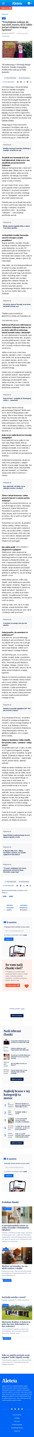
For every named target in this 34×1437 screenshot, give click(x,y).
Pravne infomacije (17, 1424)
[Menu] (6, 3)
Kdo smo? (17, 1421)
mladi (4, 896)
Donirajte (17, 1418)
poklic (11, 896)
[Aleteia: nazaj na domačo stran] (17, 3)
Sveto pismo (7, 1209)
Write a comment (17, 1015)
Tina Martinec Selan (22, 33)
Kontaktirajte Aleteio (17, 1428)
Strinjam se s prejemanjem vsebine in (16, 935)
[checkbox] (4, 935)
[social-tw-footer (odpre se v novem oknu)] (19, 1409)
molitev (6, 1249)
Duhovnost (5, 14)
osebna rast (7, 1338)
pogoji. (25, 935)
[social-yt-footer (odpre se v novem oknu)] (12, 1409)
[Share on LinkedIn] (21, 82)
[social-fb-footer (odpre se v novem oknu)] (15, 1409)
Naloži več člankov (17, 1079)
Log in (22, 1009)
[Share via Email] (27, 82)
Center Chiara (8, 120)
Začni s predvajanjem (22, 547)
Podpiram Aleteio (12, 985)
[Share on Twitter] (24, 82)
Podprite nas (5, 8)
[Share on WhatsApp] (30, 82)
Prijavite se (9, 939)
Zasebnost (17, 1431)
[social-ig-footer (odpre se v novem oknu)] (22, 1409)
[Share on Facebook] (17, 82)
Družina (6, 1305)
